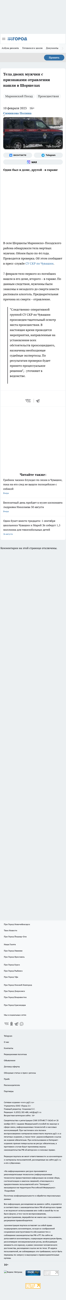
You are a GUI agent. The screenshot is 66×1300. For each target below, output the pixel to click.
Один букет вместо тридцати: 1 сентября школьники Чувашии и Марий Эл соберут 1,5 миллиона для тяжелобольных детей (31, 527)
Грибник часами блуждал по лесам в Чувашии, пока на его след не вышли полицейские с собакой (32, 486)
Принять (54, 57)
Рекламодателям (12, 1085)
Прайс (7, 1079)
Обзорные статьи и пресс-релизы (20, 1073)
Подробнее (9, 1190)
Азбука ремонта (10, 48)
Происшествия (48, 96)
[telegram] (39, 400)
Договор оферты (12, 1066)
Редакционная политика (15, 1054)
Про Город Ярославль (14, 957)
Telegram (8, 1036)
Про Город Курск (12, 964)
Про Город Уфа (11, 977)
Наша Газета (10, 944)
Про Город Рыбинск (13, 971)
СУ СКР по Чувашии (39, 263)
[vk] (28, 400)
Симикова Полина (17, 113)
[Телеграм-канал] (48, 155)
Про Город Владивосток (15, 997)
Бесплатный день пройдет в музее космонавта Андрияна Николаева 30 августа (32, 507)
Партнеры (9, 1091)
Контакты (8, 1048)
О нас (6, 1042)
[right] (62, 48)
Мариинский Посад (19, 96)
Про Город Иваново (13, 950)
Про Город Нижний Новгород (18, 985)
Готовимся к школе (32, 48)
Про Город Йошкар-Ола (15, 936)
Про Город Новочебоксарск (17, 924)
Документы (52, 48)
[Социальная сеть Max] (33, 162)
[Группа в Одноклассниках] (11, 1023)
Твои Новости (10, 930)
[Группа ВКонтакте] (17, 155)
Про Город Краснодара (15, 1005)
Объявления (9, 1060)
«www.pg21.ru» (27, 1102)
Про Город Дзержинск (14, 991)
